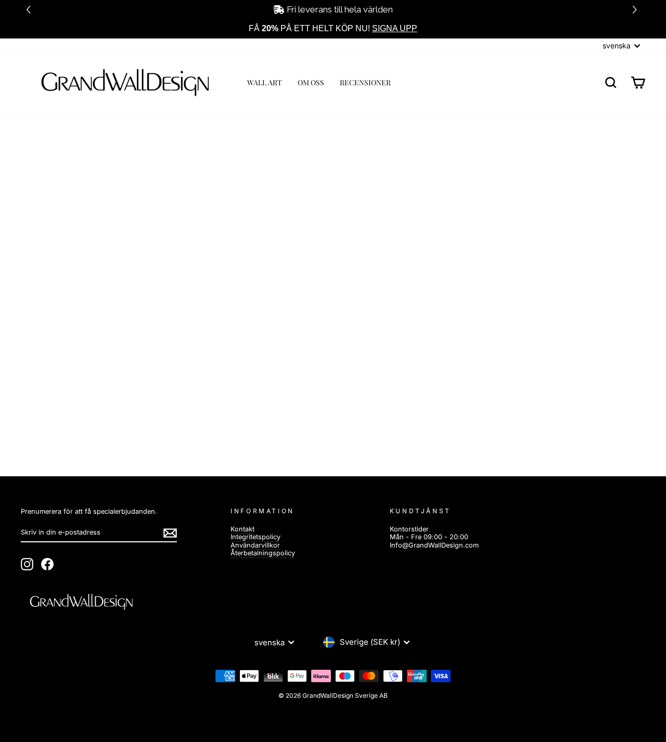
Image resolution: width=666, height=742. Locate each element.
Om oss (311, 82)
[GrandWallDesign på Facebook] (47, 564)
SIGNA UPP (394, 28)
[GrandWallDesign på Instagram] (27, 564)
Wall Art (264, 82)
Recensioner (365, 82)
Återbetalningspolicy (262, 553)
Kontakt (242, 529)
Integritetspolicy (255, 537)
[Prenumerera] (170, 533)
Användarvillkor (255, 545)
